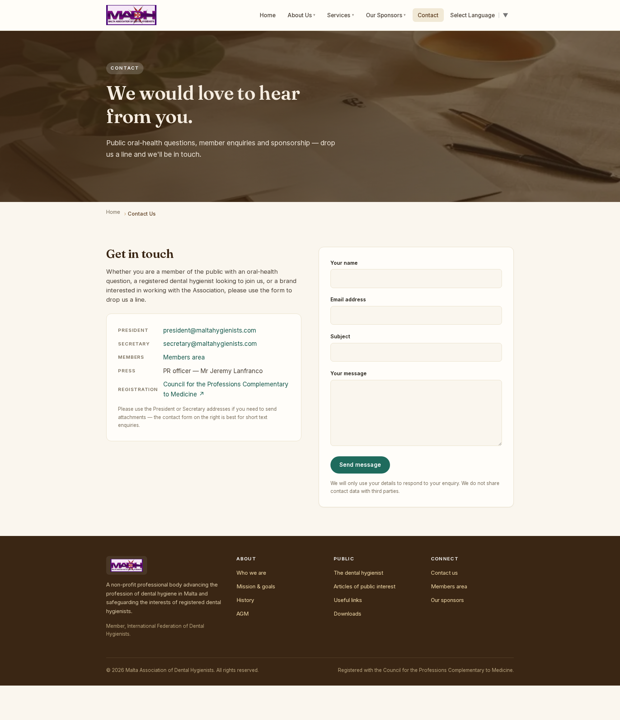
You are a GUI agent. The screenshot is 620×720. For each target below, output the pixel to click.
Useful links (348, 600)
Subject (340, 336)
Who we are (251, 572)
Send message (360, 464)
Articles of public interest (364, 586)
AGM (242, 613)
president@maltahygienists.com (209, 330)
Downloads (347, 613)
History (245, 600)
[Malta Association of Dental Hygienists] (131, 15)
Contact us (444, 572)
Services (340, 15)
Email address (348, 299)
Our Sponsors (386, 15)
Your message (348, 373)
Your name (344, 263)
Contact (428, 15)
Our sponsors (447, 600)
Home (268, 15)
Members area (184, 357)
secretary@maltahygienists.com (210, 343)
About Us (301, 15)
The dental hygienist (358, 572)
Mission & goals (255, 586)
